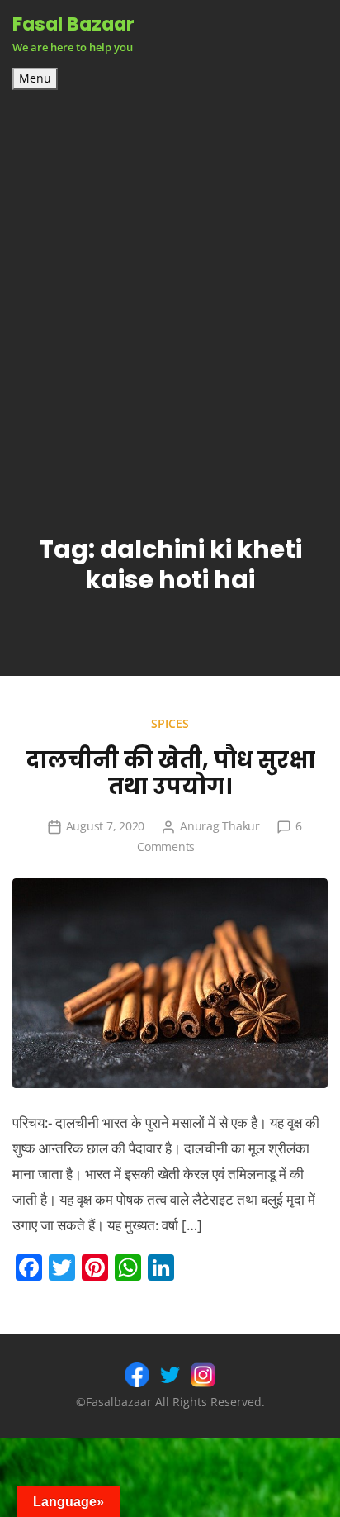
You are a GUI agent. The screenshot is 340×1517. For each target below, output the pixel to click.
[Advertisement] (170, 268)
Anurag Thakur (220, 826)
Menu (35, 78)
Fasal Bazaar (73, 24)
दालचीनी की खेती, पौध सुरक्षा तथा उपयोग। (170, 773)
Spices (170, 723)
